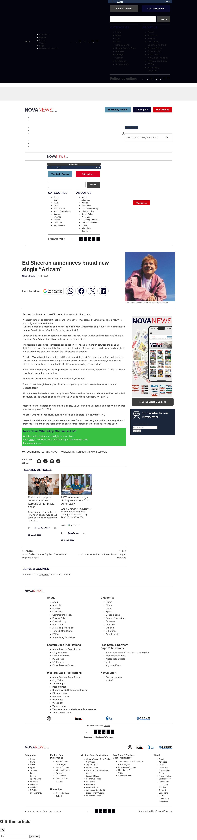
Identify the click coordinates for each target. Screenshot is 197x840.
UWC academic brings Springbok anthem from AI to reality (75, 500)
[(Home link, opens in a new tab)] (37, 747)
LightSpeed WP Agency (104, 737)
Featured (93, 451)
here (31, 439)
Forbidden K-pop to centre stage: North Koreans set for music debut (41, 502)
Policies (107, 726)
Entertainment (78, 451)
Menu (27, 41)
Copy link (35, 836)
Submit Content (124, 8)
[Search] (167, 137)
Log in (120, 1)
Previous (29, 550)
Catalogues (142, 110)
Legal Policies (55, 811)
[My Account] (112, 1)
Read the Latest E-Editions (152, 401)
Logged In (44, 574)
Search (163, 19)
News (54, 451)
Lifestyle (44, 451)
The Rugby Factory (117, 110)
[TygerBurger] (73, 525)
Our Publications (155, 8)
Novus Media (28, 276)
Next (121, 550)
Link (2, 836)
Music (103, 451)
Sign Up (137, 431)
